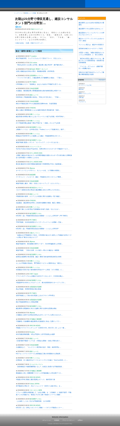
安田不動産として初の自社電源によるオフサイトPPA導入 (35, 295)
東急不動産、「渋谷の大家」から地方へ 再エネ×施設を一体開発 (37, 250)
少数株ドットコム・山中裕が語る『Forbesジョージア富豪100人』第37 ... (40, 129)
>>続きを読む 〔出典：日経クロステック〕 (29, 43)
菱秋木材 (81, 89)
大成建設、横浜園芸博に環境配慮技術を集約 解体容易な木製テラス (38, 90)
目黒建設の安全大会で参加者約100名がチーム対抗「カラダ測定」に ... (39, 269)
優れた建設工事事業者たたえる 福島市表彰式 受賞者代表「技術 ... (38, 110)
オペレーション (47, 420)
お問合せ (80, 420)
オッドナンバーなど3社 (85, 85)
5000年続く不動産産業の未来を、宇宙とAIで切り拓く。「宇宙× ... (38, 97)
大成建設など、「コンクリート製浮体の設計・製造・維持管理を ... (38, 347)
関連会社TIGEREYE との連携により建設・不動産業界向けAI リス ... (39, 136)
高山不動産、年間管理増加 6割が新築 (28, 289)
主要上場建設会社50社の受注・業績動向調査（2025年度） (36, 71)
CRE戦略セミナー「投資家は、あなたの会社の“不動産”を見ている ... (39, 84)
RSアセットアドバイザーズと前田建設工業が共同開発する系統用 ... (39, 353)
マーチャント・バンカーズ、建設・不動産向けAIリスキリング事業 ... (39, 177)
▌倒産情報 (81, 80)
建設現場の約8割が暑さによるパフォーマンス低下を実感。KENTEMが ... (40, 116)
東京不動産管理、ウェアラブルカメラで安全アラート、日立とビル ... (39, 58)
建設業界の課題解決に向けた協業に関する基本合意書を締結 (36, 308)
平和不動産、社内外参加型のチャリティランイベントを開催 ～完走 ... (39, 222)
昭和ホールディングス (85, 93)
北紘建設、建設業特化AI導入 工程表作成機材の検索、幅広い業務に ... (39, 203)
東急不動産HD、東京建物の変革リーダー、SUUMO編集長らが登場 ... (39, 244)
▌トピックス (81, 18)
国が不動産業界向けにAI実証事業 (27, 302)
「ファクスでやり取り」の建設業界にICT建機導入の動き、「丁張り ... (39, 78)
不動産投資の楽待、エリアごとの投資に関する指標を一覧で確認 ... (38, 196)
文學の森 (81, 97)
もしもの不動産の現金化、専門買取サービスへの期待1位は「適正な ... (39, 263)
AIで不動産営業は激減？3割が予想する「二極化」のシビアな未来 (38, 123)
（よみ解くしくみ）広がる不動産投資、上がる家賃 (33, 401)
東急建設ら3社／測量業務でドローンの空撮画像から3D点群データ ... (39, 373)
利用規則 (56, 420)
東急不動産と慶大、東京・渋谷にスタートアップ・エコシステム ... (38, 183)
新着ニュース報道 (30, 13)
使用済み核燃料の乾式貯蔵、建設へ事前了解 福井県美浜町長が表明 (38, 257)
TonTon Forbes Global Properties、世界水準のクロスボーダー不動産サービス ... (42, 149)
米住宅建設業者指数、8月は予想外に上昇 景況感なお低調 (35, 334)
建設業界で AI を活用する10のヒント (91, 28)
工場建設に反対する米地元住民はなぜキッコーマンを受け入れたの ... (39, 315)
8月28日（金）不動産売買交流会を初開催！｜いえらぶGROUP (37, 228)
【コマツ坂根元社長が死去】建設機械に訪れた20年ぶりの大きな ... (38, 190)
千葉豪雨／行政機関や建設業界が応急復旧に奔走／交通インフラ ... (38, 321)
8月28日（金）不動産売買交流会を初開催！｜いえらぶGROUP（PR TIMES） (42, 216)
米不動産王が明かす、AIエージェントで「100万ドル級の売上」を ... (39, 386)
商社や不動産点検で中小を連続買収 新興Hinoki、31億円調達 (36, 103)
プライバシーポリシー (68, 420)
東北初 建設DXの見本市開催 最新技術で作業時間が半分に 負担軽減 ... (39, 164)
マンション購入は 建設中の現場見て (91, 44)
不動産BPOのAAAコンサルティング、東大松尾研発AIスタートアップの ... (41, 282)
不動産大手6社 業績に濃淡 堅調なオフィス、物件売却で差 (35, 379)
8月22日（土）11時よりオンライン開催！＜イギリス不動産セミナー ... (39, 407)
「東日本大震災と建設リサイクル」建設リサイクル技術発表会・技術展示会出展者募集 (91, 60)
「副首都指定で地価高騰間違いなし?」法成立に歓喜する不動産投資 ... (39, 366)
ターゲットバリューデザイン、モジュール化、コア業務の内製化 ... (38, 170)
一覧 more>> (101, 80)
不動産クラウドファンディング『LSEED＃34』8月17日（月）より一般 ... (41, 328)
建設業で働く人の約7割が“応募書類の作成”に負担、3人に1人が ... (38, 209)
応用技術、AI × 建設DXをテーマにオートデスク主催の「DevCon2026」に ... (42, 360)
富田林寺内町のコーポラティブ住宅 (91, 48)
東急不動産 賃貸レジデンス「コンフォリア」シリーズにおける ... (38, 142)
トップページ (18, 13)
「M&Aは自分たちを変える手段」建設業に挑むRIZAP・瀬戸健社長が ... (40, 65)
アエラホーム (82, 101)
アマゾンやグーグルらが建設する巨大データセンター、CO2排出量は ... (40, 276)
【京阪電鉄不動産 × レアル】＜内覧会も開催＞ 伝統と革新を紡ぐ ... (38, 341)
